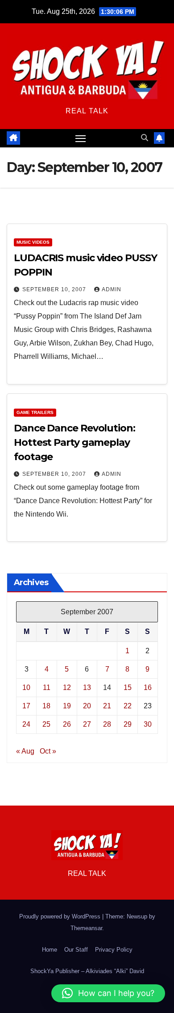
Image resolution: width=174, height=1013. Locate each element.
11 (46, 687)
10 (26, 687)
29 (128, 724)
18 (46, 706)
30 (148, 724)
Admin (111, 289)
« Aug (25, 751)
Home (49, 949)
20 (87, 706)
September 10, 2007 (55, 289)
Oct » (48, 751)
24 (26, 724)
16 (148, 687)
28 (107, 724)
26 (67, 724)
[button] (144, 138)
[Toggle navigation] (81, 138)
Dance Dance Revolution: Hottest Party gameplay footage (74, 442)
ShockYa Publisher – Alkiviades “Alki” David (87, 971)
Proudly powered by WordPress (60, 916)
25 (46, 724)
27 (87, 724)
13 (87, 687)
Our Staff (76, 949)
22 (128, 706)
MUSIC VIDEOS (33, 242)
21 (107, 706)
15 (128, 687)
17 (26, 706)
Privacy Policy (114, 949)
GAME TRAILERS (35, 412)
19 (67, 706)
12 (67, 687)
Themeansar (86, 928)
